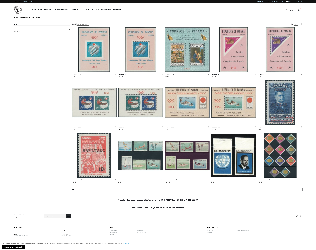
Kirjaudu (268, 1)
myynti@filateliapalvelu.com (20, 235)
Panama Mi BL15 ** (77, 127)
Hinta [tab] (15, 24)
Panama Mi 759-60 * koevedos (219, 180)
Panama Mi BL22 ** (170, 127)
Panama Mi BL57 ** (170, 74)
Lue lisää (126, 243)
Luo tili (281, 1)
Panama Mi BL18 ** (77, 74)
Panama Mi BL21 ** (216, 127)
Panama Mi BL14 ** (123, 127)
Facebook (293, 216)
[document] (158, 245)
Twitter (296, 216)
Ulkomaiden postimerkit (27, 17)
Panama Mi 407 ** (263, 127)
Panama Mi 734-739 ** (124, 180)
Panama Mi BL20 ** (216, 74)
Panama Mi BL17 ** (123, 74)
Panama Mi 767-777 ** (264, 180)
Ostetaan (209, 232)
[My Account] (291, 10)
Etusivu (15, 17)
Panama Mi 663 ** (77, 180)
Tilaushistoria (140, 230)
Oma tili (112, 234)
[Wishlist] (295, 10)
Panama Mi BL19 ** (263, 74)
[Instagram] (301, 2)
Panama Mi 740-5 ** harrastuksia (174, 180)
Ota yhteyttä (275, 1)
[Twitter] (299, 2)
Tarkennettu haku (141, 232)
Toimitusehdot (211, 230)
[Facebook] (296, 2)
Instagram (300, 216)
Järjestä (74, 24)
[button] (116, 74)
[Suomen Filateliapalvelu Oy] (17, 10)
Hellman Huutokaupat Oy (242, 230)
